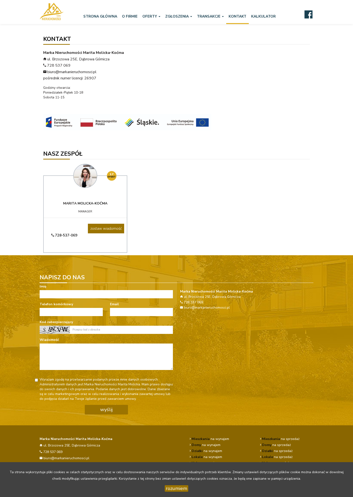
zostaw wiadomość (106, 228)
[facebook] (308, 14)
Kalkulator (263, 16)
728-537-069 (65, 235)
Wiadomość (49, 340)
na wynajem (210, 439)
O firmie (130, 16)
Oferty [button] (150, 16)
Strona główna (100, 16)
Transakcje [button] (209, 16)
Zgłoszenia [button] (177, 16)
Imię (43, 286)
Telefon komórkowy (56, 304)
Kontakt (237, 16)
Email (114, 304)
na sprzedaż (280, 439)
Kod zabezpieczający (56, 322)
